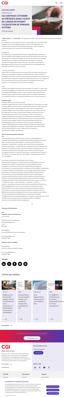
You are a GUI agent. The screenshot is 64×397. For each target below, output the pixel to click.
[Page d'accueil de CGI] (5, 3)
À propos (5, 377)
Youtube (44, 367)
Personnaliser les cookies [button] (53, 390)
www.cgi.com (19, 130)
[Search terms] (56, 3)
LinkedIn (35, 367)
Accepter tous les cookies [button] (53, 386)
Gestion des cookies (10, 395)
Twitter (39, 367)
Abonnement (38, 352)
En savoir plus (5, 364)
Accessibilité (45, 377)
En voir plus (5, 325)
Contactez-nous (32, 338)
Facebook (48, 367)
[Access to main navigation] (61, 3)
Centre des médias (8, 10)
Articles (24, 377)
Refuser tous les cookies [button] (53, 393)
